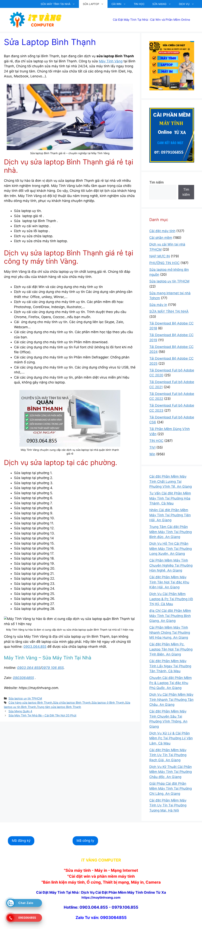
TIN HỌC (139, 4)
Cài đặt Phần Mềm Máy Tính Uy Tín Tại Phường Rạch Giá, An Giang (167, 755)
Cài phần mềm (160, 238)
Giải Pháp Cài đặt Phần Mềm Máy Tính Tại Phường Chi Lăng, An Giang (170, 789)
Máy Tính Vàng (111, 61)
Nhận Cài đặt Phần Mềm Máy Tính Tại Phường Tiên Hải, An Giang (170, 515)
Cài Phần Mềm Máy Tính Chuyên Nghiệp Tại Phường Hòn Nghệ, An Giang (171, 565)
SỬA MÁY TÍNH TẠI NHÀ (55, 4)
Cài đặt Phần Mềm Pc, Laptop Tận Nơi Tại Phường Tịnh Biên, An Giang (171, 649)
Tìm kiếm (156, 182)
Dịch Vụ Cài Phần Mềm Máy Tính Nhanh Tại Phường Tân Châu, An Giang (171, 700)
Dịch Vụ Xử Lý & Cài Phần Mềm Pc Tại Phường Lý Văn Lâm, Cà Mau (171, 738)
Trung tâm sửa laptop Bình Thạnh (59, 707)
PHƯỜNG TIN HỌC (164, 263)
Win (152, 454)
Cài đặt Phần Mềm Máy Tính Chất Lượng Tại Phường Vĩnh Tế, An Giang (170, 481)
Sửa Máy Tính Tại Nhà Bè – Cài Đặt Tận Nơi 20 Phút (42, 715)
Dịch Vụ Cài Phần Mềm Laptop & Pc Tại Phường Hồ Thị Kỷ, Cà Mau (171, 599)
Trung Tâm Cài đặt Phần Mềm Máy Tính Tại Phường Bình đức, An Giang (170, 532)
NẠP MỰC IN (159, 256)
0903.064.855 (34, 647)
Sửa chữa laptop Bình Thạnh (72, 702)
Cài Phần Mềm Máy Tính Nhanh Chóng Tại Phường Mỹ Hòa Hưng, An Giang (169, 632)
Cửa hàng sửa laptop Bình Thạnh (30, 702)
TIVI (152, 447)
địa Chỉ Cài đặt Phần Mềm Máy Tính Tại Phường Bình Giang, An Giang (170, 616)
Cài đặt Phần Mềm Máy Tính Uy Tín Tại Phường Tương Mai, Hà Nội (167, 805)
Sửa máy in (158, 305)
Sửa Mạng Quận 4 (20, 711)
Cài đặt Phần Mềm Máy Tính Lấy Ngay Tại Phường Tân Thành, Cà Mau (170, 666)
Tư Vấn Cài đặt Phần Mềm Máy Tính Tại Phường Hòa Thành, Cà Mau (170, 498)
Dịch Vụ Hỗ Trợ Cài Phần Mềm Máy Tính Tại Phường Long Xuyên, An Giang (170, 549)
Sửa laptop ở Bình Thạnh (108, 702)
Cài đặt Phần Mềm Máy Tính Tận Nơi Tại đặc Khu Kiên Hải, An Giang (169, 582)
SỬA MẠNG (159, 4)
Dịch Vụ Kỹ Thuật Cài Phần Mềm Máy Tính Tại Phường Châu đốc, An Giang (170, 772)
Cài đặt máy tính (162, 231)
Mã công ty (85, 841)
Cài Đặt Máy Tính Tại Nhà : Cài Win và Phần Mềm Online (151, 20)
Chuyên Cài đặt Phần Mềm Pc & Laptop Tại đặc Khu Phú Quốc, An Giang (170, 683)
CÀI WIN (116, 4)
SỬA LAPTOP (91, 4)
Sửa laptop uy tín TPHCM (25, 698)
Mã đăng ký (21, 841)
